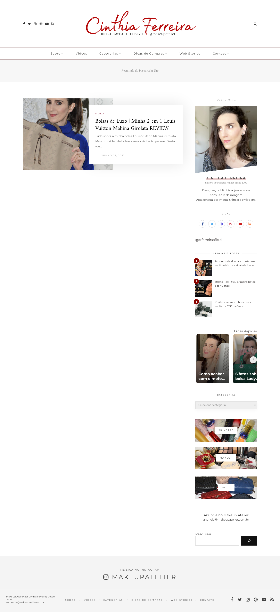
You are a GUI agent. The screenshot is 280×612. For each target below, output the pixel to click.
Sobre (55, 53)
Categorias (108, 53)
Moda (100, 113)
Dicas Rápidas (245, 331)
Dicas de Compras (148, 53)
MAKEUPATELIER (144, 577)
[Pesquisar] (249, 541)
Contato (220, 53)
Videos (81, 53)
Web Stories (190, 53)
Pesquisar (203, 534)
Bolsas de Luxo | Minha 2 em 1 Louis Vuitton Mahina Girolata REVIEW (135, 125)
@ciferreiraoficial (208, 240)
